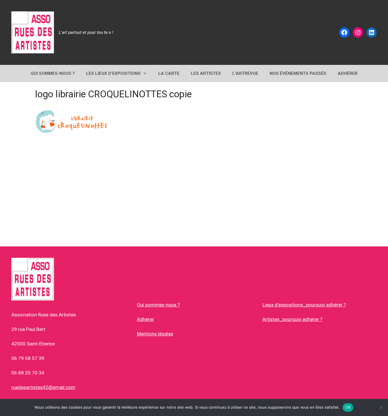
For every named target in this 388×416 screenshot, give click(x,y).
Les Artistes (206, 73)
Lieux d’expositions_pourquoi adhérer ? (304, 305)
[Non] (381, 407)
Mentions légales (155, 334)
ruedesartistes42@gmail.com (43, 387)
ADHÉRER (348, 73)
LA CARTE (169, 73)
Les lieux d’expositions (113, 73)
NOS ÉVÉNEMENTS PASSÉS (298, 73)
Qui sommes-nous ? (158, 305)
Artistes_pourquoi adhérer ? (292, 319)
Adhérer (145, 319)
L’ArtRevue (245, 73)
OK (348, 407)
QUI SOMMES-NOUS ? (53, 73)
